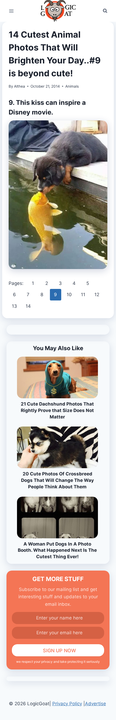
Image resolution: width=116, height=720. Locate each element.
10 (69, 294)
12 (96, 294)
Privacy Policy (67, 703)
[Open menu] (11, 11)
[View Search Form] (105, 11)
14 (28, 306)
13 (14, 306)
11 (83, 294)
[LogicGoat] (58, 11)
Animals (72, 86)
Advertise (95, 703)
